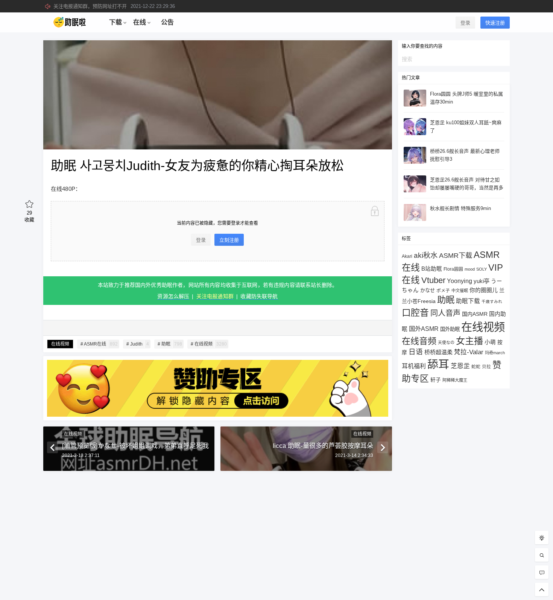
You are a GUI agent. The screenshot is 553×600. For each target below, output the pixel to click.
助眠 (445, 300)
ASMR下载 (455, 255)
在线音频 (419, 341)
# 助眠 (170, 344)
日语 (416, 352)
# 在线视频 (209, 344)
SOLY (481, 269)
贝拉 (486, 366)
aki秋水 (426, 255)
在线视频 (60, 344)
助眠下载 (468, 301)
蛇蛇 (475, 366)
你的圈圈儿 (483, 290)
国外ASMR (424, 328)
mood (470, 269)
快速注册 (495, 23)
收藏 (29, 216)
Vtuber (433, 280)
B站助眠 (431, 269)
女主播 (469, 341)
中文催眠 (459, 290)
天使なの (446, 342)
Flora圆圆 (453, 269)
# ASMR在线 (99, 344)
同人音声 (445, 313)
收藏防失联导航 (259, 296)
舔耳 (438, 364)
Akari (407, 256)
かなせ (427, 290)
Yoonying (459, 281)
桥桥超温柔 (438, 352)
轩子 (435, 380)
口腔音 (415, 313)
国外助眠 (450, 329)
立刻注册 (229, 240)
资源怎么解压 (173, 296)
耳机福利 (414, 366)
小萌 (490, 342)
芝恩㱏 (460, 366)
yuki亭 (481, 281)
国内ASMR (475, 314)
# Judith (137, 344)
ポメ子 (443, 290)
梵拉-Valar (468, 352)
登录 (465, 23)
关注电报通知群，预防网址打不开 (114, 6)
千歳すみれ (492, 301)
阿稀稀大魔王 (454, 380)
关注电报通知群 (215, 296)
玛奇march (495, 352)
